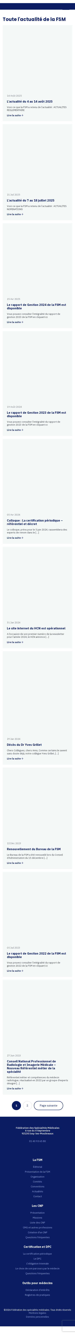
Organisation (37, 1176)
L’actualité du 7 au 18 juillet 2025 (30, 200)
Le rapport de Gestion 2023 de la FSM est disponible (36, 414)
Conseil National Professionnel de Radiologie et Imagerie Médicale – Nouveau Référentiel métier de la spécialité (31, 1066)
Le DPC (37, 1258)
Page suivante (48, 1105)
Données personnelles (37, 1317)
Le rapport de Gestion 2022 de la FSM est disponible (36, 955)
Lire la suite (14, 115)
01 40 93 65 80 (37, 1141)
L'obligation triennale (37, 1263)
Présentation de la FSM (37, 1171)
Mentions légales (37, 1313)
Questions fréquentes (37, 1237)
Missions (37, 1217)
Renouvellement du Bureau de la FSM (34, 849)
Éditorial (37, 1166)
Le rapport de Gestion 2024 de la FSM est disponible (36, 306)
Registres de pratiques (37, 1294)
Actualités (37, 1191)
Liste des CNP (37, 1222)
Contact (37, 1196)
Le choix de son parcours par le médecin (37, 1268)
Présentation (37, 1212)
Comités (37, 1181)
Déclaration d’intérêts (38, 1290)
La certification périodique (37, 1253)
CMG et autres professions (37, 1227)
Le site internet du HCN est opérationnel (36, 628)
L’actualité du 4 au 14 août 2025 (30, 101)
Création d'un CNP (37, 1232)
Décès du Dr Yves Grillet (24, 745)
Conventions (37, 1186)
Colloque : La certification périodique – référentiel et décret (35, 522)
